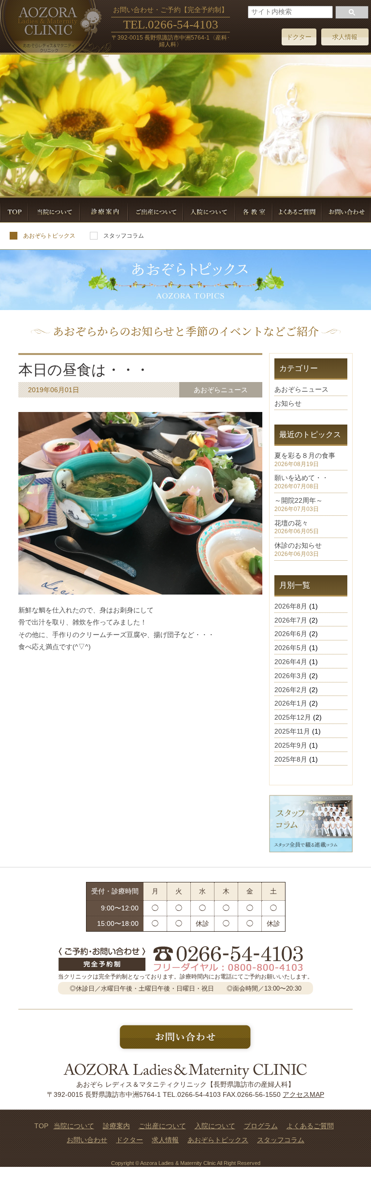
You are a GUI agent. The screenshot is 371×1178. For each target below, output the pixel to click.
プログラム (261, 1126)
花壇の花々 (291, 523)
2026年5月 (290, 648)
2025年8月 (290, 759)
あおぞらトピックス (49, 235)
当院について (74, 1126)
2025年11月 (292, 731)
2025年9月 (290, 745)
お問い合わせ (87, 1140)
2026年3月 (290, 676)
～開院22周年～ (298, 500)
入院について (215, 1126)
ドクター (299, 37)
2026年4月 (290, 662)
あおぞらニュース (301, 389)
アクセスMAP (303, 1094)
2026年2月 (290, 690)
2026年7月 (290, 620)
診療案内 (116, 1126)
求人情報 (345, 37)
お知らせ (287, 403)
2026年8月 (290, 606)
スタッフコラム (123, 235)
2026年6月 (290, 634)
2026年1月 (290, 703)
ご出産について (162, 1126)
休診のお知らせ (298, 545)
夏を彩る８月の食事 (304, 455)
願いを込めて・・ (301, 478)
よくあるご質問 (310, 1126)
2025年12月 (292, 717)
